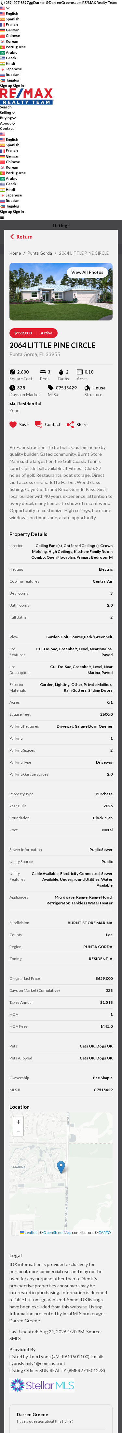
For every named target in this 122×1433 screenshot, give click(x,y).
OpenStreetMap (57, 1232)
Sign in (18, 86)
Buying (6, 118)
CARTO (104, 1232)
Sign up (6, 86)
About (5, 123)
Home (15, 253)
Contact (7, 128)
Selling (5, 112)
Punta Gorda (40, 253)
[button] (61, 1167)
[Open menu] (2, 217)
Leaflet (30, 1232)
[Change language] (4, 8)
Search (6, 107)
